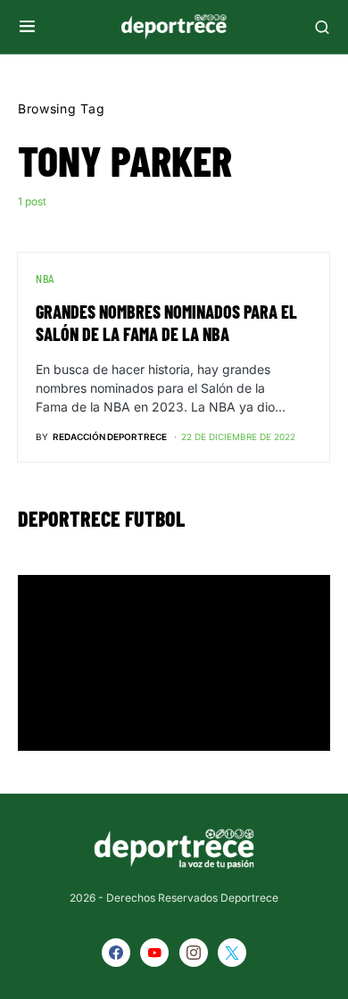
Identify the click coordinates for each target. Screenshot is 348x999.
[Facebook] (116, 952)
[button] (27, 26)
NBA (45, 278)
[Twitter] (232, 952)
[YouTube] (154, 952)
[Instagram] (193, 952)
